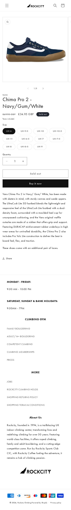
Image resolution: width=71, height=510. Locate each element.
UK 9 (41, 147)
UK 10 (42, 131)
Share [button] (9, 258)
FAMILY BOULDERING (18, 328)
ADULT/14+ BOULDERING (21, 336)
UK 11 (11, 139)
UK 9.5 (26, 131)
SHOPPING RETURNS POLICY (22, 397)
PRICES (10, 359)
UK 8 (10, 147)
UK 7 (42, 139)
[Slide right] (43, 88)
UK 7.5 (58, 139)
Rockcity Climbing (24, 503)
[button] (7, 5)
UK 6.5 (27, 139)
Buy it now (35, 183)
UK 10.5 (59, 131)
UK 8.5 (26, 147)
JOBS (9, 381)
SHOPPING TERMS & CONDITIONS (25, 405)
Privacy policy (55, 503)
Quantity (7, 154)
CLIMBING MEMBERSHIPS (20, 351)
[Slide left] (28, 88)
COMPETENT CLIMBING (20, 344)
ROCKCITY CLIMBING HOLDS (22, 389)
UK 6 (10, 131)
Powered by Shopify (39, 503)
